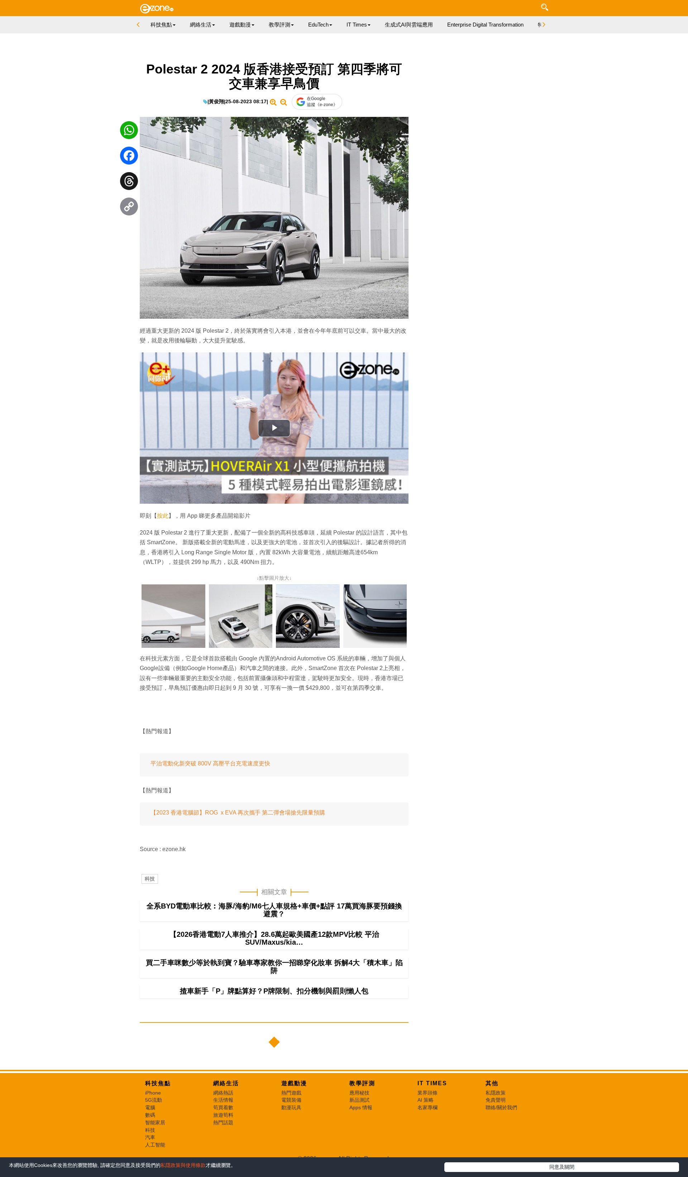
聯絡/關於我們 (501, 1107)
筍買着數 (223, 1107)
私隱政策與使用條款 (183, 1165)
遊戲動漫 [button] (240, 25)
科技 (150, 879)
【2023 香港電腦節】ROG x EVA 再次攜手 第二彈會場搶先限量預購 (237, 813)
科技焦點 (158, 1083)
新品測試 (359, 1100)
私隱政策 (496, 1093)
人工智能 (155, 1145)
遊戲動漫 (294, 1083)
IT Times (432, 1083)
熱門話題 (223, 1122)
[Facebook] (129, 157)
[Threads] (129, 183)
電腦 (150, 1107)
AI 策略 (425, 1100)
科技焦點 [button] (161, 25)
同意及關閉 (561, 1167)
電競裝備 (291, 1100)
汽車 (150, 1137)
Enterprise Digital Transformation (485, 25)
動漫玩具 (291, 1107)
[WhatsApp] (129, 132)
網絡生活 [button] (200, 25)
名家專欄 (427, 1107)
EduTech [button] (318, 25)
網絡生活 (226, 1083)
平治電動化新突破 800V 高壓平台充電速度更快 (210, 763)
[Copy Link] (129, 208)
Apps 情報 (360, 1107)
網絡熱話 (223, 1093)
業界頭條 (427, 1093)
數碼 (150, 1115)
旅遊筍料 (223, 1115)
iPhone (153, 1093)
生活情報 (223, 1100)
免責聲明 (496, 1100)
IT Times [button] (357, 25)
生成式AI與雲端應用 (409, 25)
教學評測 (362, 1083)
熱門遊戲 (291, 1093)
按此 (162, 516)
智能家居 (155, 1122)
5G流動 (153, 1100)
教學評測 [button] (279, 25)
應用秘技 (359, 1093)
